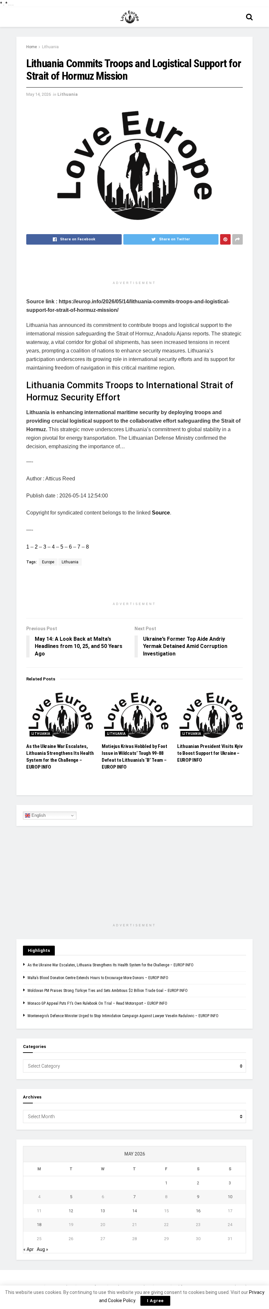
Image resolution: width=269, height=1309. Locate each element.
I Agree (155, 1300)
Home (31, 47)
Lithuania (50, 47)
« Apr (28, 1249)
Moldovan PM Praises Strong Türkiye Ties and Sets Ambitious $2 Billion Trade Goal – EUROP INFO (108, 990)
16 (198, 1210)
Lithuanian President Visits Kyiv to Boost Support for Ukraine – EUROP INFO (209, 753)
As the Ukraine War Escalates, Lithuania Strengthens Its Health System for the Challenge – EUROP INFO (111, 965)
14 (134, 1210)
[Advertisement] (134, 266)
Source (161, 512)
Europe (48, 562)
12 (71, 1210)
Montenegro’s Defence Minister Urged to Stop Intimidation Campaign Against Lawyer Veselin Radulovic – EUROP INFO (123, 1016)
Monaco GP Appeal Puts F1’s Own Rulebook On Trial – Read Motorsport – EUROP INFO (97, 1003)
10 (230, 1196)
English (38, 815)
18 (39, 1224)
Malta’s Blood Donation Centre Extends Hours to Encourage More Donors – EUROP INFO (98, 978)
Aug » (42, 1249)
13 (102, 1210)
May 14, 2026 (38, 94)
